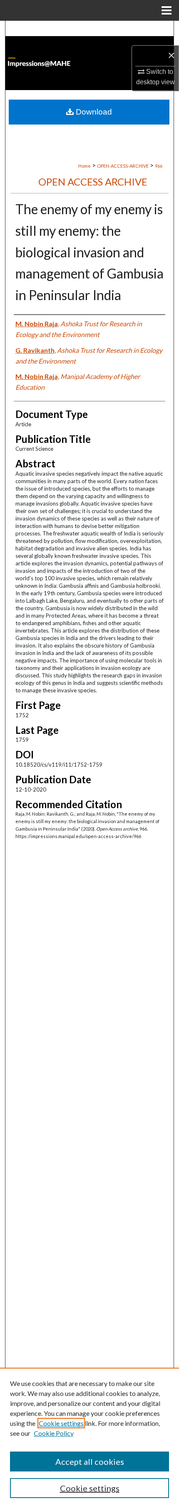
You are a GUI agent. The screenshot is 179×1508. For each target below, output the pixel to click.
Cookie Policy (54, 1433)
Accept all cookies (89, 1461)
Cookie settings (61, 1423)
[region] (89, 1438)
